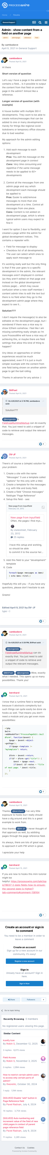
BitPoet (33, 642)
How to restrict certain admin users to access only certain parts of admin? (21, 1078)
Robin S (10, 1043)
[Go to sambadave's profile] (5, 60)
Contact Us (20, 1147)
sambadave (11, 44)
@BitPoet (8, 673)
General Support (28, 48)
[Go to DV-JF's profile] (5, 456)
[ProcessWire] (15, 5)
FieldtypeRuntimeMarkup (15, 423)
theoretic (11, 1084)
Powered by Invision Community (24, 1151)
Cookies (30, 1147)
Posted (17, 61)
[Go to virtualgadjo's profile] (43, 1076)
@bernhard (18, 811)
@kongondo (10, 419)
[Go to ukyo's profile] (43, 1041)
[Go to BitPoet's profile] (5, 392)
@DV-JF (21, 828)
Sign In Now (24, 983)
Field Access (9, 1057)
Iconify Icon (9, 1040)
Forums (16, 15)
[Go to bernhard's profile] (5, 694)
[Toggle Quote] (6, 401)
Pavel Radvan (13, 1104)
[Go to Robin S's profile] (43, 1058)
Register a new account (24, 961)
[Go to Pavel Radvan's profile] (43, 1099)
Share (12, 999)
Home (4, 15)
